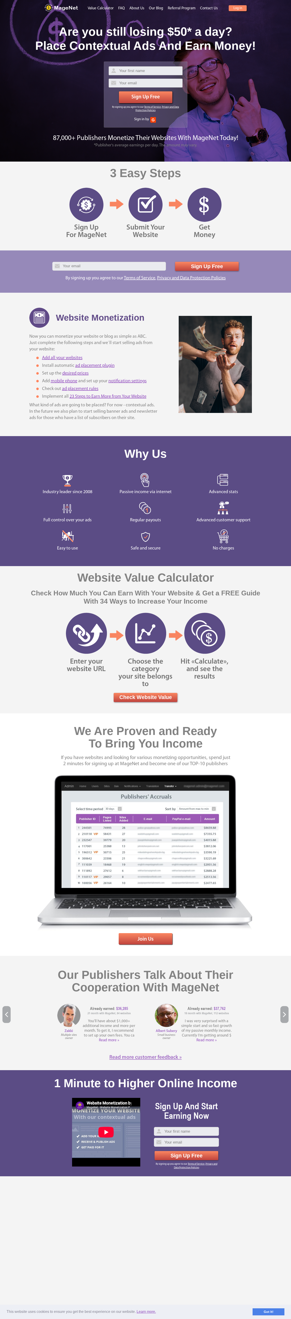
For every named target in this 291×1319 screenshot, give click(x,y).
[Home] (61, 8)
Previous (6, 1014)
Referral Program (182, 8)
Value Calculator (101, 8)
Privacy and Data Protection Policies (191, 278)
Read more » (109, 1040)
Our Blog (156, 8)
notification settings (127, 381)
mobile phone (64, 381)
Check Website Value (145, 697)
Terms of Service (152, 107)
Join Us (146, 939)
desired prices (75, 373)
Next (284, 1014)
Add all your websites (62, 358)
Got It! (268, 1312)
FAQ (121, 8)
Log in (237, 8)
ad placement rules (80, 389)
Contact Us (209, 8)
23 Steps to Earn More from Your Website (108, 396)
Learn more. (146, 1312)
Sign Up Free (145, 97)
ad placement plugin (95, 365)
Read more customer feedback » (145, 1057)
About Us (136, 8)
